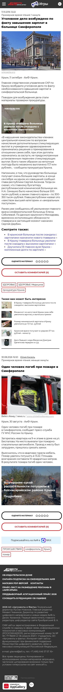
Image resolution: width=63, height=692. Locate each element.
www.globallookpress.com (40, 416)
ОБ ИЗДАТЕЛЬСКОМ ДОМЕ (17, 575)
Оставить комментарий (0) (32, 272)
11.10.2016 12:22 (8, 12)
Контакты (36, 583)
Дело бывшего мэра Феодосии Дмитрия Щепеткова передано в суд (32, 341)
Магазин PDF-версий (15, 583)
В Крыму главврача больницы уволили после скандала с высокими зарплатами (30, 242)
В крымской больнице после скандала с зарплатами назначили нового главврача (30, 236)
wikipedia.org (8, 72)
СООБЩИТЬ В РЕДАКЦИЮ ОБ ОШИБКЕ (24, 598)
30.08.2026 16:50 (9, 357)
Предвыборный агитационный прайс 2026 (29, 594)
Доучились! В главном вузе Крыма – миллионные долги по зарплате (28, 248)
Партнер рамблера (28, 678)
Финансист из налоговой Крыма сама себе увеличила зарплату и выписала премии (33, 313)
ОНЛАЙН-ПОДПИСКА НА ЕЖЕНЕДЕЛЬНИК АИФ (28, 579)
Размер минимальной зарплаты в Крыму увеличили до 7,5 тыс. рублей (32, 322)
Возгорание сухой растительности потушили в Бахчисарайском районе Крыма (29, 486)
